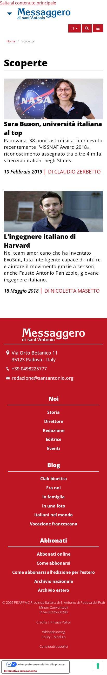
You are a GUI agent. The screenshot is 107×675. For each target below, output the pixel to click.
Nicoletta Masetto (75, 290)
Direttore (53, 421)
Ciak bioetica (53, 478)
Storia (53, 412)
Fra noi (53, 488)
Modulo (60, 636)
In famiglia (53, 497)
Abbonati (53, 540)
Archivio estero (53, 590)
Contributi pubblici (53, 646)
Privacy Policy (60, 622)
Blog (53, 465)
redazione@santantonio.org (42, 378)
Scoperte (28, 41)
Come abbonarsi (53, 563)
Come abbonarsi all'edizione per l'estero (53, 572)
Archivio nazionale (53, 581)
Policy (46, 636)
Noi (54, 398)
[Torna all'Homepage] (43, 14)
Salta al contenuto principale (28, 3)
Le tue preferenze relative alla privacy (41, 664)
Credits (41, 622)
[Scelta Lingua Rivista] (98, 28)
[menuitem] (53, 422)
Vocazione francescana (53, 524)
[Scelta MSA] (9, 14)
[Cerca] (87, 28)
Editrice (53, 439)
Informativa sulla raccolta (20, 670)
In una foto (53, 506)
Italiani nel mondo (53, 515)
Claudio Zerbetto (77, 171)
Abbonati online (53, 554)
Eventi (53, 448)
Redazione (53, 430)
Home (10, 41)
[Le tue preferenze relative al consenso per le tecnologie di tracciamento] (98, 666)
